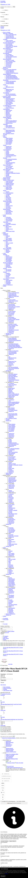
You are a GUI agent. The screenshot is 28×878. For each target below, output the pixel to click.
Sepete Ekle (3, 680)
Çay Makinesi (8, 106)
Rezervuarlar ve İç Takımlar (11, 46)
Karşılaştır (3, 695)
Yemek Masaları (9, 263)
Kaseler (4, 145)
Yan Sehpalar (8, 270)
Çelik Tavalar (8, 189)
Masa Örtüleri (8, 226)
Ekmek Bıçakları (9, 211)
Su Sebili (5, 134)
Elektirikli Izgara (9, 123)
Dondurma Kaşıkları (10, 154)
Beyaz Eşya (5, 68)
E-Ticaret (10, 803)
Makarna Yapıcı (11, 396)
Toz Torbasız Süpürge (10, 127)
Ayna (9, 563)
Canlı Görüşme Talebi (7, 690)
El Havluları (8, 217)
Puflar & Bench (9, 256)
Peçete (7, 230)
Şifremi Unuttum (10, 631)
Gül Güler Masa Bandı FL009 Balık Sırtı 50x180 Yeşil (12, 719)
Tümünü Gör (11, 297)
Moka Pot (8, 196)
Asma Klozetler (9, 43)
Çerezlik (7, 174)
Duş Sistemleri (6, 53)
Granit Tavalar (9, 187)
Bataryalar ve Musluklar (8, 33)
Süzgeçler (8, 203)
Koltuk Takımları (11, 584)
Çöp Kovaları (8, 64)
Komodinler (8, 282)
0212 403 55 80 (10, 766)
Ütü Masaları (8, 132)
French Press (8, 197)
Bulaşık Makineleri (7, 74)
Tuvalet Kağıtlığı (9, 62)
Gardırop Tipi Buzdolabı (11, 81)
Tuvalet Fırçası (9, 63)
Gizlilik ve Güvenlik (10, 755)
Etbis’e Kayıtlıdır (19, 762)
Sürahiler (7, 170)
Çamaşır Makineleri (10, 70)
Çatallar (7, 151)
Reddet (2, 837)
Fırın (7, 85)
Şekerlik (7, 175)
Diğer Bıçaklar (9, 213)
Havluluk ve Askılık (10, 60)
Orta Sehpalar (8, 269)
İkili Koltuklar (9, 259)
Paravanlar (8, 275)
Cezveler (7, 195)
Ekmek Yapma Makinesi (13, 395)
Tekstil (4, 215)
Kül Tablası (10, 565)
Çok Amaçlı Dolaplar (10, 277)
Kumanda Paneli (9, 47)
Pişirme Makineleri (7, 117)
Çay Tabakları (11, 430)
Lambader (8, 235)
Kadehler (8, 161)
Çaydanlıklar (8, 194)
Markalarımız (8, 746)
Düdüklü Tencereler (10, 183)
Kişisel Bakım (11, 331)
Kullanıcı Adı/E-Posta (5, 626)
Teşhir (4, 253)
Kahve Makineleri (7, 97)
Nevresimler (8, 223)
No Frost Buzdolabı (10, 82)
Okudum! (3, 876)
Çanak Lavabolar (9, 40)
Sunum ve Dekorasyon (8, 284)
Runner (7, 227)
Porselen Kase (9, 146)
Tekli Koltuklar (9, 258)
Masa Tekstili (6, 225)
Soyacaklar (8, 206)
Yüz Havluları (9, 218)
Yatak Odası (5, 222)
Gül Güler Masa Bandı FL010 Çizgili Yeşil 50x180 (11, 704)
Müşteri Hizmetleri (9, 742)
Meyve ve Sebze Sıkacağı (13, 393)
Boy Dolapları (9, 52)
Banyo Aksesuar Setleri (10, 61)
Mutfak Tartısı (9, 114)
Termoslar (10, 501)
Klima (4, 232)
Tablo (7, 246)
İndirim (4, 286)
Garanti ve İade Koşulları (11, 751)
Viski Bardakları (9, 163)
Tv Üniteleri (8, 274)
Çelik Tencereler (9, 182)
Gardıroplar (8, 283)
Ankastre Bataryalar (10, 36)
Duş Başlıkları (9, 54)
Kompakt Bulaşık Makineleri (12, 77)
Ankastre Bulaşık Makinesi (11, 76)
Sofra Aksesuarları (7, 169)
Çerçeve (7, 244)
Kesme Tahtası (9, 202)
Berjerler (7, 255)
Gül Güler (10, 664)
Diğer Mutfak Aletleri (12, 513)
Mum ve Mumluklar (7, 248)
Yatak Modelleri (9, 280)
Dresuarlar (8, 265)
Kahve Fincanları (9, 166)
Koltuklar (5, 254)
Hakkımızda (8, 741)
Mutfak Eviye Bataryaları (11, 38)
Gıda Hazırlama (6, 109)
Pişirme (4, 190)
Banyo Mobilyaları (7, 48)
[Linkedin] (10, 761)
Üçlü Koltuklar (9, 260)
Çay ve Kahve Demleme (8, 192)
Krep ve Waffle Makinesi (11, 121)
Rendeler (7, 204)
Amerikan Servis (9, 228)
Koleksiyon (10, 566)
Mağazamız (8, 743)
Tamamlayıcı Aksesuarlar (13, 329)
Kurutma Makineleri (10, 71)
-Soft (8, 803)
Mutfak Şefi (8, 111)
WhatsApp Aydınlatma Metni (12, 758)
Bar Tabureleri (9, 267)
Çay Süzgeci (8, 198)
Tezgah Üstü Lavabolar (10, 41)
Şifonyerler (8, 281)
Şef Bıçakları (8, 210)
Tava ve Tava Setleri (7, 185)
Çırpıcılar (10, 511)
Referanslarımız (9, 744)
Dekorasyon (5, 233)
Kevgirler (10, 512)
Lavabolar (5, 39)
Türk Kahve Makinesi (10, 98)
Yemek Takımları (6, 177)
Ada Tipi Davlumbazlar (10, 94)
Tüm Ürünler (8, 66)
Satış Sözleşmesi (9, 757)
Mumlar (7, 249)
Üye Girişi (5, 623)
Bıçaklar (7, 152)
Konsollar (8, 273)
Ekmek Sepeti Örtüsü (10, 231)
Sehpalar (5, 268)
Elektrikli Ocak (9, 90)
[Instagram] (6, 761)
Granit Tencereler (9, 181)
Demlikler (10, 499)
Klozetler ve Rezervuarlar (8, 42)
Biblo (7, 245)
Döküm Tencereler (9, 184)
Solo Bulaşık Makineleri (11, 75)
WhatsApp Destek (11, 762)
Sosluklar (10, 469)
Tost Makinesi (9, 118)
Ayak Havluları (9, 220)
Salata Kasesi (8, 147)
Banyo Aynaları (9, 50)
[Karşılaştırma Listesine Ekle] (1, 700)
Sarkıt (7, 237)
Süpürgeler (5, 124)
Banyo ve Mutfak (6, 32)
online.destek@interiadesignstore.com (15, 767)
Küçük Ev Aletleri (7, 96)
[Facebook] (9, 761)
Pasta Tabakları (9, 142)
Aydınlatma (5, 234)
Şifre (1, 628)
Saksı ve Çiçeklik (9, 242)
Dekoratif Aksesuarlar (7, 240)
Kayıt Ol (7, 632)
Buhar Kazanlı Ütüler (10, 130)
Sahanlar (7, 191)
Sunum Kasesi (9, 148)
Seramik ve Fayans (7, 67)
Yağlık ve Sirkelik (9, 171)
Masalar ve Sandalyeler (8, 262)
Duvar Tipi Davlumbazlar (11, 95)
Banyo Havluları (9, 219)
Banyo (4, 216)
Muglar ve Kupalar (10, 168)
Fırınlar (4, 84)
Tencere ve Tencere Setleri (8, 180)
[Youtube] (8, 761)
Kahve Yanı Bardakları (10, 162)
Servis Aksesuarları (12, 445)
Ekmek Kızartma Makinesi (11, 120)
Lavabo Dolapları (9, 49)
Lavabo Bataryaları (10, 35)
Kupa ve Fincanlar (7, 164)
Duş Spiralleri (8, 57)
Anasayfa (6, 636)
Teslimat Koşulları (9, 750)
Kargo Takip (3, 2)
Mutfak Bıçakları (6, 209)
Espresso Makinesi (9, 99)
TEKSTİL (5, 637)
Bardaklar (5, 158)
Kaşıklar (7, 153)
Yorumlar (5, 689)
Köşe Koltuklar (11, 583)
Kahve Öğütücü (9, 102)
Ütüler (4, 128)
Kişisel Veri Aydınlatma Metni (12, 754)
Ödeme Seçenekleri (7, 688)
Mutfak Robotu (9, 110)
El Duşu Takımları (9, 55)
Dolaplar (5, 272)
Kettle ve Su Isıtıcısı (10, 107)
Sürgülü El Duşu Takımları (11, 56)
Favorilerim (3, 1)
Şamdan (7, 252)
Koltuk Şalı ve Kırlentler (11, 224)
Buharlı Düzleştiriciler (10, 131)
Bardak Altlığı (11, 468)
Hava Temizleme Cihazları (8, 133)
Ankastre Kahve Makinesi (13, 379)
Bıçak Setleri (8, 212)
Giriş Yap (2, 632)
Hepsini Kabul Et (13, 841)
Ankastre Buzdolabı (10, 83)
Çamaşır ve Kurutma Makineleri (9, 69)
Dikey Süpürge (9, 125)
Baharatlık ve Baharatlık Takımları (13, 173)
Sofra (4, 135)
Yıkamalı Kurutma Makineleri (12, 73)
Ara (14, 6)
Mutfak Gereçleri (6, 178)
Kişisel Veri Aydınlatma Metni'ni (8, 737)
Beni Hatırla (4, 631)
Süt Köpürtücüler (9, 103)
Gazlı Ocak (8, 91)
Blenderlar (8, 113)
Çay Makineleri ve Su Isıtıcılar (9, 105)
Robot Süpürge (9, 126)
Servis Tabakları (9, 139)
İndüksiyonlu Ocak (10, 89)
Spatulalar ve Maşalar (12, 510)
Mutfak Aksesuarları (7, 201)
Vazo (7, 241)
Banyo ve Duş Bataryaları (11, 34)
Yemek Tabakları (9, 138)
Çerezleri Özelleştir (4, 841)
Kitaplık (7, 276)
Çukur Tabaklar (9, 141)
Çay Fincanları (9, 167)
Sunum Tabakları (9, 140)
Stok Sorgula (3, 684)
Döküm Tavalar (9, 188)
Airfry (7, 119)
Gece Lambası (9, 238)
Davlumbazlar (6, 92)
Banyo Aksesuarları (7, 59)
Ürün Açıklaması (6, 686)
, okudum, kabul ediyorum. (14, 737)
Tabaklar (5, 137)
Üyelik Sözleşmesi (9, 756)
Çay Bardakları (9, 160)
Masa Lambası (9, 239)
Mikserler (8, 112)
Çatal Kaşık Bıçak (7, 149)
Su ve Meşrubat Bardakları (11, 159)
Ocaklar (4, 88)
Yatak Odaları (6, 279)
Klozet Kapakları (9, 45)
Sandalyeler (8, 266)
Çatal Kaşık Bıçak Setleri (11, 155)
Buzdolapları (5, 80)
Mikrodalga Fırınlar (10, 87)
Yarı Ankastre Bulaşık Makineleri (12, 78)
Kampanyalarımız (9, 748)
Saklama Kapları (9, 205)
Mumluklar (8, 251)
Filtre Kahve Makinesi (10, 100)
